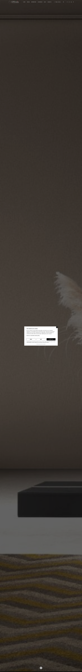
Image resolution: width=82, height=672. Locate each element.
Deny (31, 339)
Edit (41, 339)
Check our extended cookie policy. (33, 335)
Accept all (51, 339)
